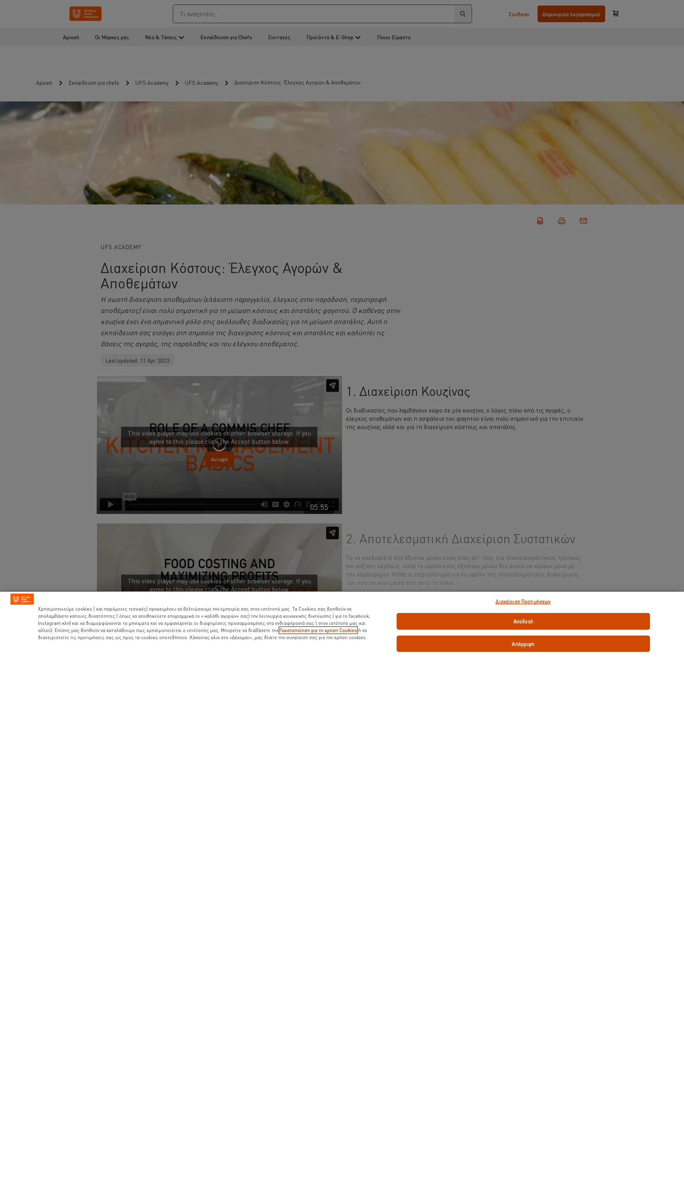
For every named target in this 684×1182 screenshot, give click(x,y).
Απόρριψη (523, 643)
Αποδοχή (523, 621)
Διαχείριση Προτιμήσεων (523, 601)
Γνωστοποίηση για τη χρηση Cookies (318, 630)
